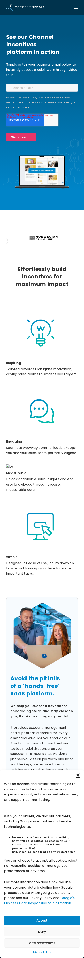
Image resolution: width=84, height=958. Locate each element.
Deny (42, 932)
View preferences (42, 943)
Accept (42, 920)
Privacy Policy (42, 952)
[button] (78, 775)
